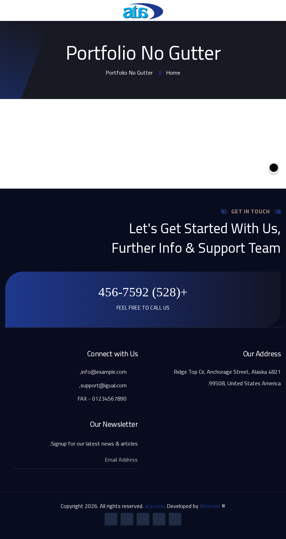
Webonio (210, 506)
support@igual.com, (103, 385)
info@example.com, (104, 371)
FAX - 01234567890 (102, 398)
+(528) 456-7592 (143, 292)
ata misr (154, 506)
